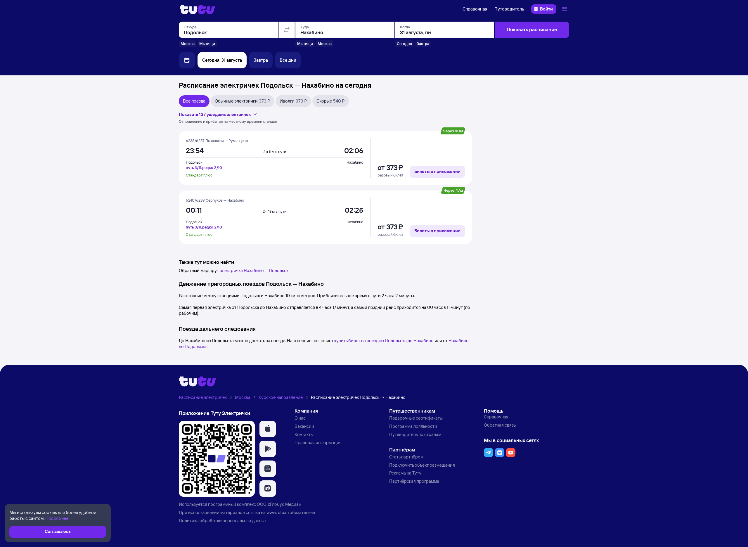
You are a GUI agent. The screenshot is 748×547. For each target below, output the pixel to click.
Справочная (475, 9)
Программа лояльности (413, 426)
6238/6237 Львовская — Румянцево (217, 140)
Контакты (304, 434)
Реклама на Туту (405, 473)
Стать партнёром (406, 457)
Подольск (194, 162)
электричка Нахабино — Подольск (254, 270)
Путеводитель (509, 9)
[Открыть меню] (565, 9)
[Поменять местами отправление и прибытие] (286, 30)
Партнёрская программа (414, 481)
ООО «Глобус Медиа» (279, 504)
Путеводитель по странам (415, 434)
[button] (267, 429)
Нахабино (355, 162)
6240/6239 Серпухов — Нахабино (215, 200)
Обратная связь (500, 425)
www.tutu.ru (277, 512)
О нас (300, 418)
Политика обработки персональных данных (222, 520)
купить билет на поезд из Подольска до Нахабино (384, 340)
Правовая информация (318, 442)
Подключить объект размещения (422, 465)
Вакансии (304, 426)
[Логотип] (197, 9)
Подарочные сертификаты (416, 418)
